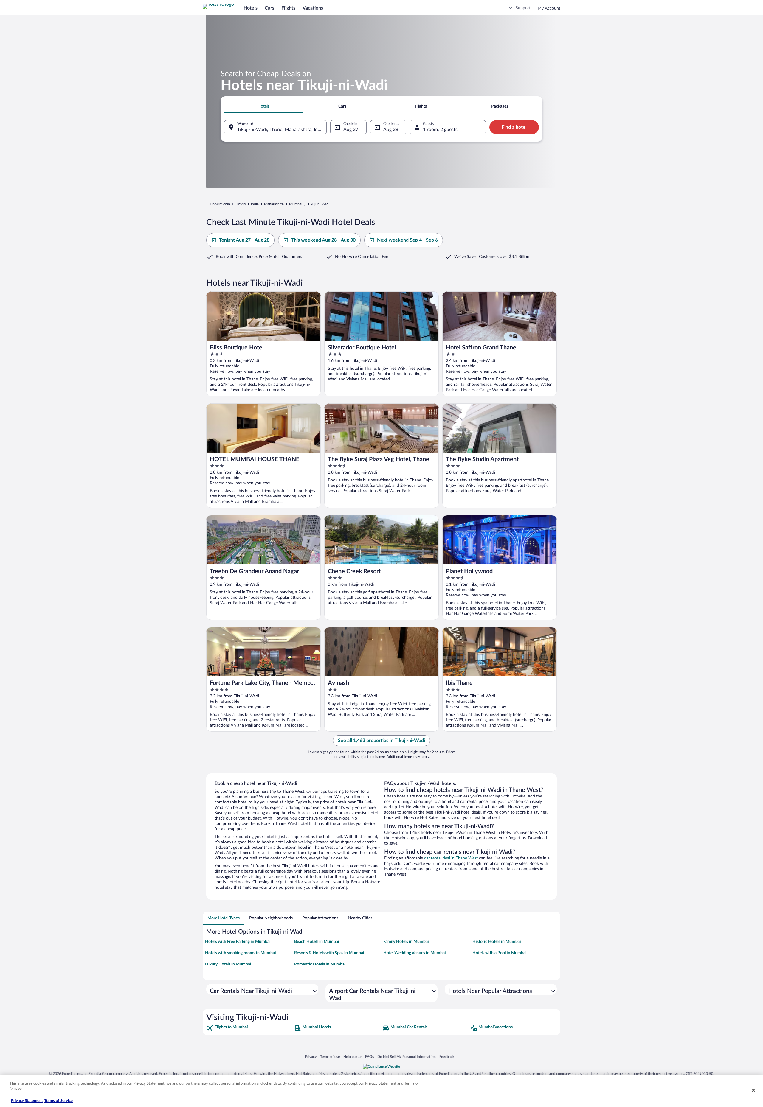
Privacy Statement (27, 1101)
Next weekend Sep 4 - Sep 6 (407, 240)
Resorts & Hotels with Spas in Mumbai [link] (329, 953)
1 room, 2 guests (440, 129)
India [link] (255, 204)
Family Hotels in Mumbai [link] (406, 942)
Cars (269, 8)
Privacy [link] (311, 1056)
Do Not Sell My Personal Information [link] (406, 1056)
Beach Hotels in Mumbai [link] (316, 942)
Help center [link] (352, 1056)
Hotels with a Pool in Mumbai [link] (499, 953)
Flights (288, 8)
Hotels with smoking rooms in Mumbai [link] (240, 953)
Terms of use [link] (330, 1056)
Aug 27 (350, 129)
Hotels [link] (240, 204)
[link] (249, 1028)
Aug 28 (390, 129)
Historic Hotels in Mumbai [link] (496, 942)
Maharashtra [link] (274, 204)
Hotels (251, 8)
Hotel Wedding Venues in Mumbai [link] (414, 953)
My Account (549, 8)
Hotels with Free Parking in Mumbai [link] (238, 942)
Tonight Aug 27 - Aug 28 (244, 240)
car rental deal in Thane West (451, 858)
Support (523, 8)
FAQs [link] (369, 1056)
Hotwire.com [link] (220, 204)
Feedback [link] (446, 1056)
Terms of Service (58, 1101)
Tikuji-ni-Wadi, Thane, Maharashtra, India (280, 129)
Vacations (313, 8)
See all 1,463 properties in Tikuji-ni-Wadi (381, 740)
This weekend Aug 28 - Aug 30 (323, 240)
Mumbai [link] (295, 204)
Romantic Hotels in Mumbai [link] (320, 964)
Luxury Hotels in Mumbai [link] (228, 964)
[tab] (263, 106)
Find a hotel (514, 127)
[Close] (753, 1090)
